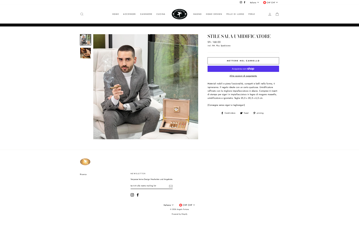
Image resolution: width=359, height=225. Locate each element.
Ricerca (83, 174)
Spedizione (225, 45)
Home (115, 14)
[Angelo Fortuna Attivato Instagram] (132, 195)
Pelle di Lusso (235, 14)
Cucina (161, 14)
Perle (251, 14)
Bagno (198, 14)
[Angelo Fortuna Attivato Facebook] (137, 195)
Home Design (214, 14)
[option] (145, 86)
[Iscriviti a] (171, 186)
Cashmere (146, 14)
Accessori (129, 14)
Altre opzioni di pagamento (243, 75)
